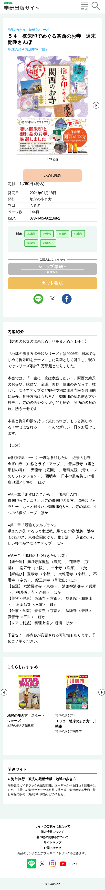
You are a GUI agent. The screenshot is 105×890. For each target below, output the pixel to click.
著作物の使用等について (52, 837)
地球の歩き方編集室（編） (28, 49)
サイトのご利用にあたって (52, 826)
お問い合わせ (52, 848)
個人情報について (52, 831)
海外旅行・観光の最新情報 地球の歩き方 (43, 779)
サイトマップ (52, 842)
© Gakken (52, 884)
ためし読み (52, 175)
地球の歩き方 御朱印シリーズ (28, 29)
